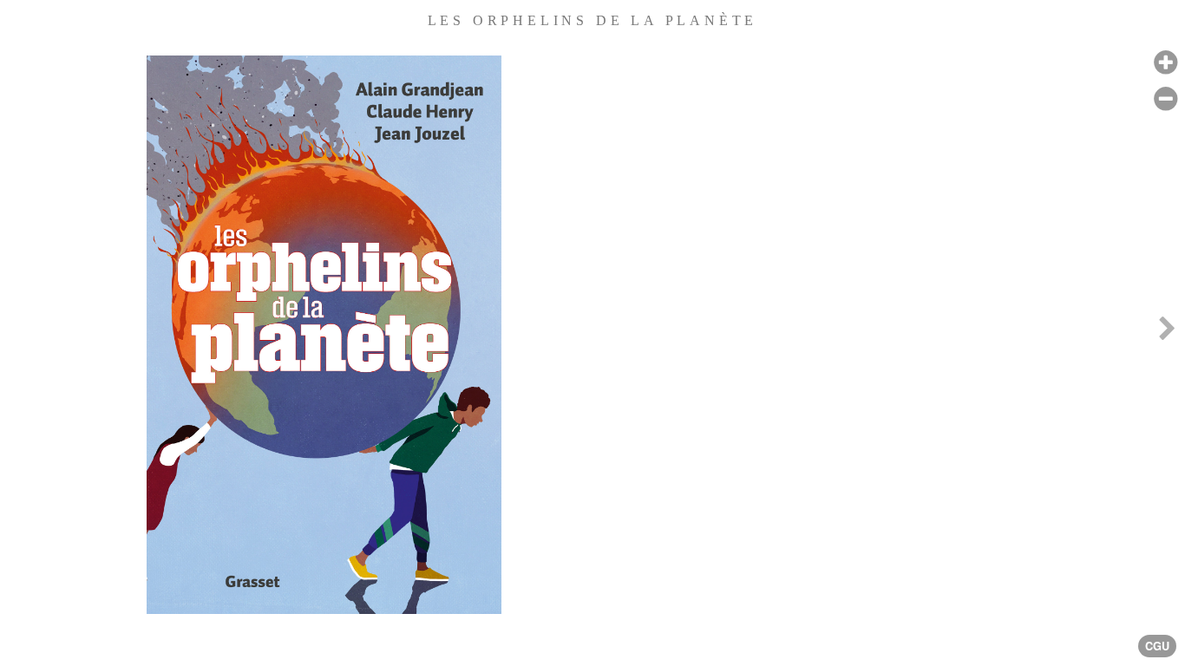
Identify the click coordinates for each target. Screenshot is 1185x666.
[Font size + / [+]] (1165, 63)
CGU (1157, 646)
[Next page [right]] (1167, 332)
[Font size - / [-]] (1165, 99)
